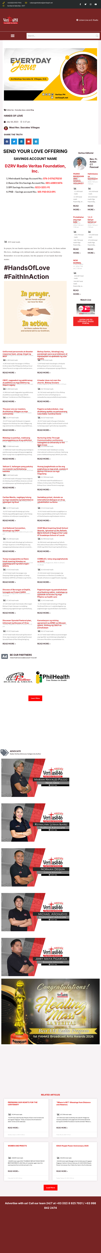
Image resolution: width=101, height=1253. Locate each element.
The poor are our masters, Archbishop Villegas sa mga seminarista (15, 411)
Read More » (9, 372)
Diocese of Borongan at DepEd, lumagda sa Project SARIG (17, 590)
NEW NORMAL (77, 261)
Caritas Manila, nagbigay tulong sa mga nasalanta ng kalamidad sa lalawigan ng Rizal (18, 499)
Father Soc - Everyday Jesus (15, 110)
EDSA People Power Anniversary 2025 (72, 1151)
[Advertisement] (35, 218)
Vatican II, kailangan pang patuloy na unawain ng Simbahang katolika (18, 468)
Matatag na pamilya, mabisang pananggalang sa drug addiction (17, 439)
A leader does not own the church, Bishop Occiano (49, 381)
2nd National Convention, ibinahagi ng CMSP (14, 529)
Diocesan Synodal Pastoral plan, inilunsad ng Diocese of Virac (17, 621)
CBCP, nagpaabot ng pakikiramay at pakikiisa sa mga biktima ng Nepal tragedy (17, 382)
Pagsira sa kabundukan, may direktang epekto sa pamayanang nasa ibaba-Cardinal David (52, 411)
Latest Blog (30, 110)
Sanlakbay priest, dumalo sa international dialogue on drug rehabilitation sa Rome (51, 499)
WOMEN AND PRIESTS (17, 1151)
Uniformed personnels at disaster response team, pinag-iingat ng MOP (18, 353)
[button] (13, 36)
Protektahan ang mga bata (78, 219)
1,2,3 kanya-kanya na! (92, 219)
